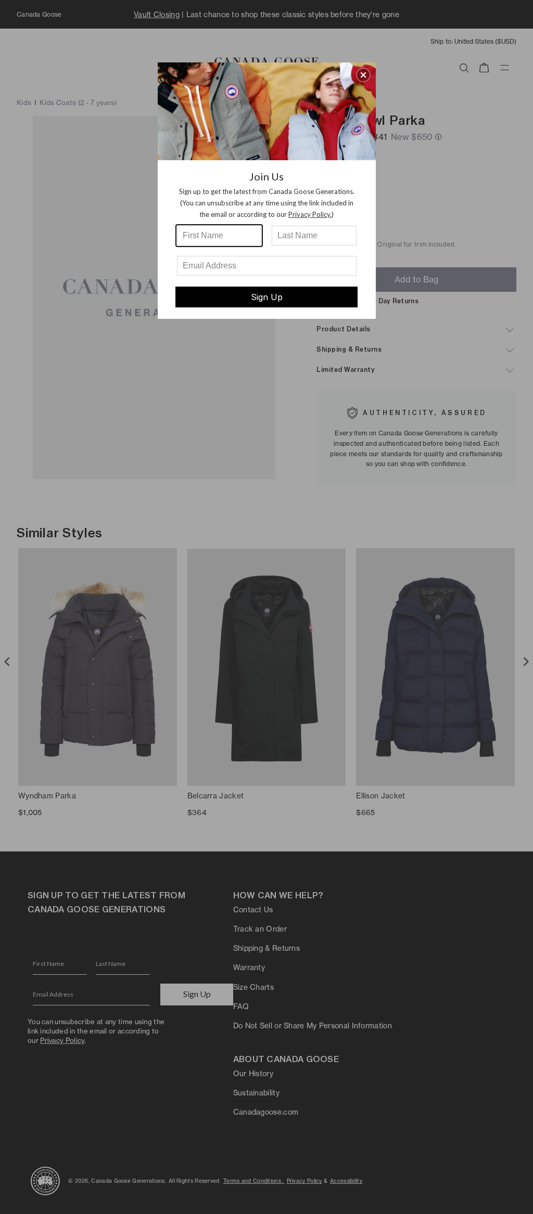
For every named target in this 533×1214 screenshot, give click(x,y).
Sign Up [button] (267, 297)
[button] (363, 75)
